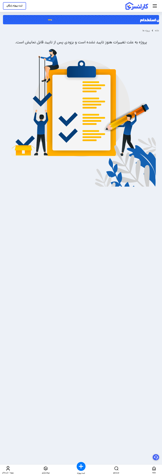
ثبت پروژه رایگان (15, 6)
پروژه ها (146, 30)
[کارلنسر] (137, 6)
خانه (157, 30)
